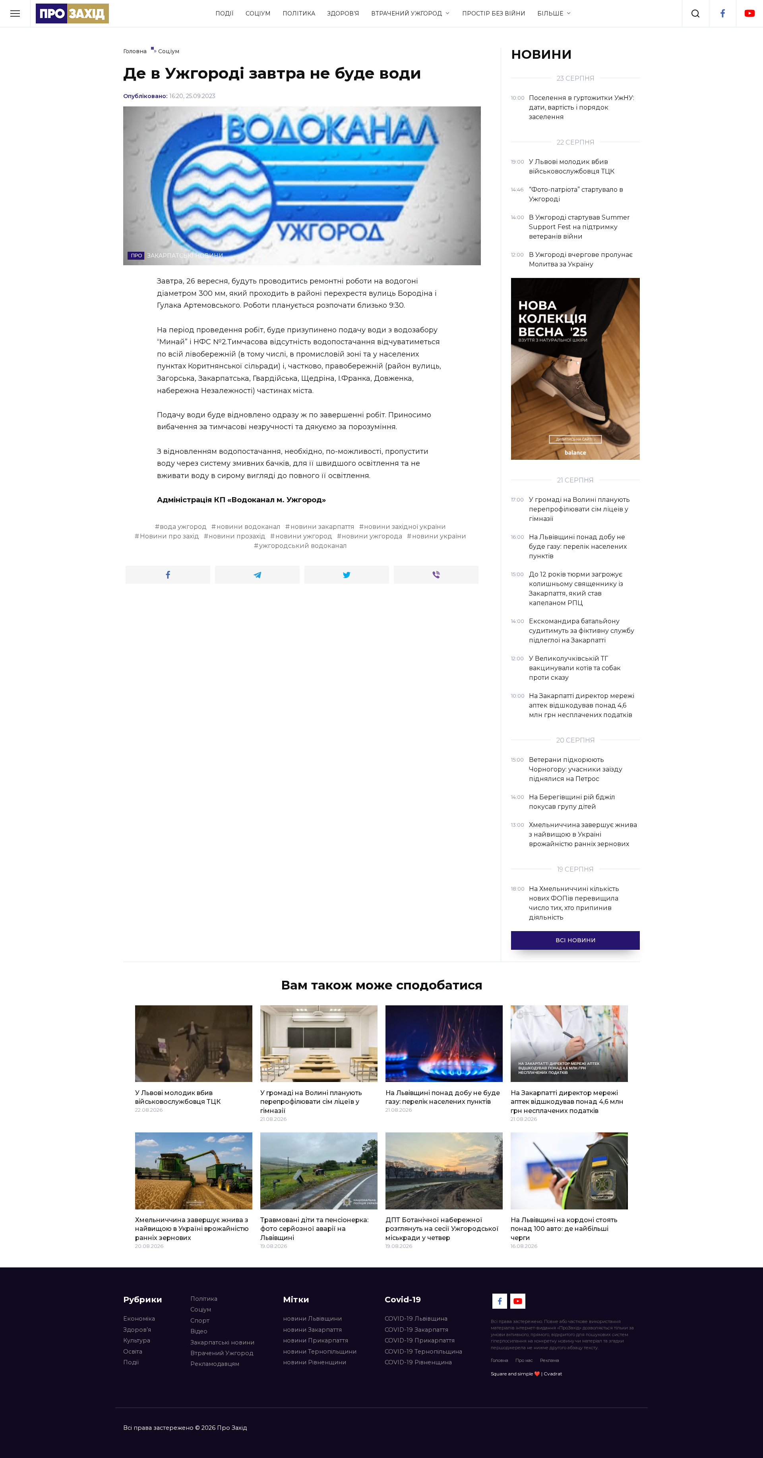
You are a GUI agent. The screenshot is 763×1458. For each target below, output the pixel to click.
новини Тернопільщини (319, 1351)
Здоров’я (343, 13)
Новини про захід (169, 536)
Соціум (258, 13)
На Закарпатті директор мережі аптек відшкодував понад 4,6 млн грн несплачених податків (567, 1101)
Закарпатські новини (222, 1342)
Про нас (524, 1360)
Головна (499, 1360)
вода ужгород (183, 526)
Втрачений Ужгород (406, 13)
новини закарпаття (322, 526)
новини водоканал (249, 526)
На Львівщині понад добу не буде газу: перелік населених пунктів (442, 1097)
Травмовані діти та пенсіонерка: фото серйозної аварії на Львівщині (314, 1229)
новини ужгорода (372, 536)
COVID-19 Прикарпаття (420, 1340)
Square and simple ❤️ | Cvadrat (526, 1374)
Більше (550, 13)
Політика (299, 13)
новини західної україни (405, 526)
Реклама (549, 1360)
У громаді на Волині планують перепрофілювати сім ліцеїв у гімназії (311, 1101)
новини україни (439, 536)
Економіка (139, 1318)
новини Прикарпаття (315, 1340)
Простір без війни (493, 13)
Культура (136, 1340)
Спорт (199, 1320)
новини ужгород (303, 536)
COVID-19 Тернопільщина (423, 1351)
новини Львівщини (312, 1318)
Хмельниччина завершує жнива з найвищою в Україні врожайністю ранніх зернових (192, 1229)
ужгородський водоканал (303, 546)
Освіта (132, 1351)
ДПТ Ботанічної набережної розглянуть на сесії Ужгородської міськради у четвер (442, 1229)
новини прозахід (237, 536)
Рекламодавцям (214, 1363)
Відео (198, 1331)
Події (224, 13)
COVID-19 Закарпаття (416, 1329)
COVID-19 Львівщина (416, 1318)
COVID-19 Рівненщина (418, 1362)
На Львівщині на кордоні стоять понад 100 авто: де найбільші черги (564, 1229)
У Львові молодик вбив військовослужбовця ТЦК (178, 1097)
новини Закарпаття (312, 1329)
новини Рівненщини (314, 1362)
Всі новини (576, 940)
